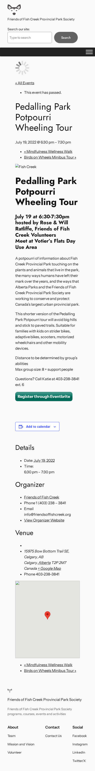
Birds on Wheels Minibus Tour (50, 157)
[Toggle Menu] (89, 52)
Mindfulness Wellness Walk (48, 151)
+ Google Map (49, 568)
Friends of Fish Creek (41, 497)
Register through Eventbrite (44, 396)
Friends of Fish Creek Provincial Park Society (41, 19)
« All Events (24, 83)
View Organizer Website (44, 520)
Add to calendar (38, 426)
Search (66, 37)
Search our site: (19, 29)
